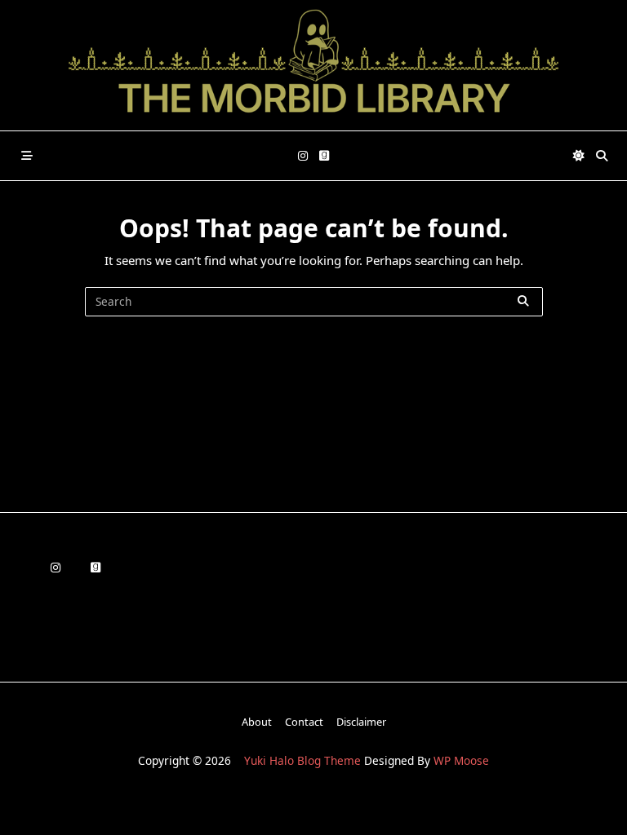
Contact (304, 722)
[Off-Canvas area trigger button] (27, 155)
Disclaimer (361, 722)
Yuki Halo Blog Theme (302, 760)
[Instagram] (303, 156)
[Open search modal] (601, 155)
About (257, 722)
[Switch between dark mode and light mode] (579, 155)
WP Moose (461, 760)
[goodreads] (324, 156)
